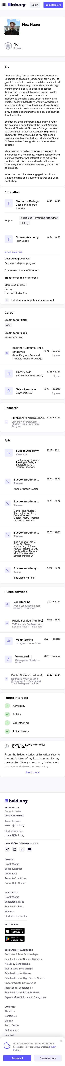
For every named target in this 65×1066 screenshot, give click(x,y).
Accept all (17, 1058)
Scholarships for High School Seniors (25, 978)
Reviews (9, 1035)
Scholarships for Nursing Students (23, 959)
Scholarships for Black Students (22, 992)
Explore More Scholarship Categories (25, 997)
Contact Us (11, 1015)
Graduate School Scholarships (21, 954)
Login (35, 4)
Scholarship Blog (14, 906)
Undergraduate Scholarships (20, 982)
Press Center (12, 1025)
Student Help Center (16, 916)
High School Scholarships (19, 987)
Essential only (48, 1058)
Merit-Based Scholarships (19, 968)
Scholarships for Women (18, 973)
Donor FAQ (11, 873)
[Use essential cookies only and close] (61, 1041)
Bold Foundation (13, 868)
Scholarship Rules (14, 901)
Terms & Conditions (15, 878)
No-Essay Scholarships (17, 963)
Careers (9, 1020)
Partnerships (11, 1030)
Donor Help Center (15, 883)
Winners (9, 911)
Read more (33, 772)
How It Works (12, 864)
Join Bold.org (53, 4)
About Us (10, 1011)
